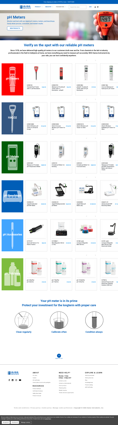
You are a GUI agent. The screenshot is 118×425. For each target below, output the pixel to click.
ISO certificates (36, 380)
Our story (35, 375)
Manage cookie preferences (62, 407)
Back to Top (59, 358)
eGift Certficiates (89, 387)
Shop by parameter (89, 375)
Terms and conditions (21, 407)
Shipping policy (62, 388)
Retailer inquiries (63, 390)
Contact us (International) (65, 383)
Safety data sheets (37, 393)
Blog (86, 380)
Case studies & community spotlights (41, 382)
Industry (48, 7)
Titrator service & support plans (66, 392)
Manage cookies (25, 422)
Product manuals (37, 395)
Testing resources (89, 377)
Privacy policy (36, 407)
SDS (90, 7)
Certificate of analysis (38, 391)
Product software (37, 388)
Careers (34, 377)
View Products (15, 28)
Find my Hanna (62, 385)
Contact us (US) (62, 380)
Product (38, 7)
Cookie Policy (47, 418)
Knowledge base (89, 382)
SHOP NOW (71, 2)
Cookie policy (47, 407)
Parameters (60, 7)
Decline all (15, 422)
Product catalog (89, 384)
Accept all (6, 422)
